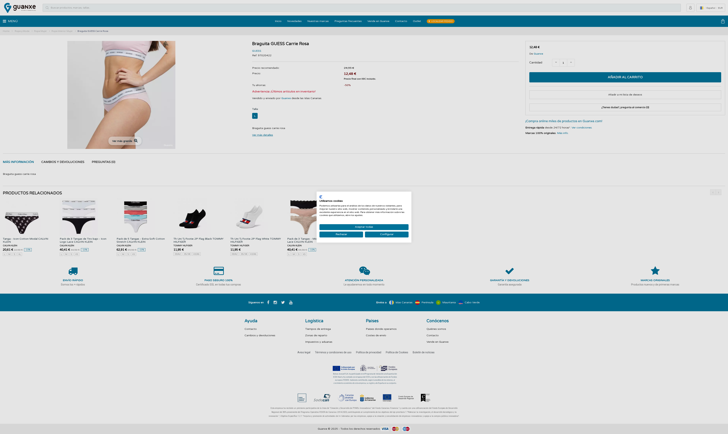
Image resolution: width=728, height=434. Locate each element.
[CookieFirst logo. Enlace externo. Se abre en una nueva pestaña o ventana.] (320, 197)
